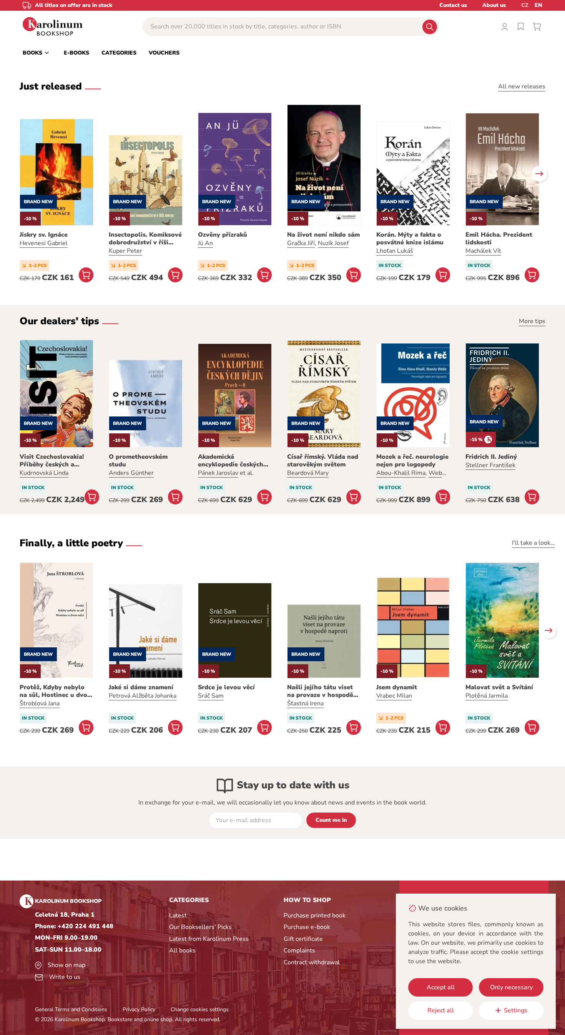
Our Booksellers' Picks (200, 927)
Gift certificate (303, 939)
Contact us (453, 5)
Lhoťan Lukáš (394, 251)
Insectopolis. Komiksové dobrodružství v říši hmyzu (145, 238)
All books (182, 950)
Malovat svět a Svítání (499, 687)
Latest (178, 915)
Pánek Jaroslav (218, 473)
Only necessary (511, 987)
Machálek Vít (483, 251)
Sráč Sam (211, 696)
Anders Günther (131, 473)
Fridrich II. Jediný (491, 457)
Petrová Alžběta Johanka (142, 696)
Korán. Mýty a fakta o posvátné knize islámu (410, 238)
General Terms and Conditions (71, 1009)
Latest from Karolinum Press (209, 939)
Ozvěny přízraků (222, 235)
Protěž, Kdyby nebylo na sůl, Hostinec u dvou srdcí (55, 691)
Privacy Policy (139, 1009)
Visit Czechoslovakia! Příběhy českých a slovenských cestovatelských (52, 460)
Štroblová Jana (40, 703)
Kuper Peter (125, 251)
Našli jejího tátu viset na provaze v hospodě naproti (320, 691)
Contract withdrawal (312, 962)
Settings (515, 1010)
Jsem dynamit (396, 687)
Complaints (299, 950)
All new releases (521, 86)
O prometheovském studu (138, 460)
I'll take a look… (533, 543)
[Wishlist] (521, 26)
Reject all (440, 1010)
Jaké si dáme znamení (141, 687)
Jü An (205, 243)
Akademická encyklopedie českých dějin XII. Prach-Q (230, 460)
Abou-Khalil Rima (400, 473)
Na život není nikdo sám (323, 235)
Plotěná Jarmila (486, 696)
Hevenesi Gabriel (44, 243)
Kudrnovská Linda (44, 473)
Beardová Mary (308, 473)
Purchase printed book (315, 915)
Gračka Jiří (301, 243)
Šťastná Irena (305, 703)
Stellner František (490, 465)
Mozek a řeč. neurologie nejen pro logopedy (412, 460)
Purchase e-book (307, 927)
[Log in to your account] (504, 26)
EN (538, 5)
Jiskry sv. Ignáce (44, 235)
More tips (532, 321)
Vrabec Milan (394, 696)
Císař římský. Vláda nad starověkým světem (322, 460)
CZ (524, 5)
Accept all (441, 987)
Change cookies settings (200, 1009)
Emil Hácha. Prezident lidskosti (498, 238)
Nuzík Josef (333, 243)
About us (494, 5)
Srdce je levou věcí (226, 687)
